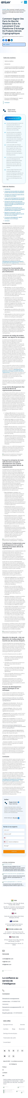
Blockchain (22, 1029)
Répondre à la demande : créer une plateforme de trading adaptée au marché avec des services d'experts (14, 94)
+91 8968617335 (15, 1001)
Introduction (7, 64)
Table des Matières (8, 61)
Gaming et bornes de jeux (10, 1033)
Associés (22, 1024)
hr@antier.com (6, 961)
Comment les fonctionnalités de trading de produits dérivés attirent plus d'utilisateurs (14, 67)
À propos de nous (8, 1024)
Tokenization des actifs (9, 1038)
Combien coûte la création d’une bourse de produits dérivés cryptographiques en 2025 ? (14, 877)
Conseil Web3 (7, 1042)
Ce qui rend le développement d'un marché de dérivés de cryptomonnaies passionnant (14, 76)
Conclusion (7, 102)
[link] (18, 818)
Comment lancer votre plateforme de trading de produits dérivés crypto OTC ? (13, 884)
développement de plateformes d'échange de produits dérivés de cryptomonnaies (12, 262)
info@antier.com (6, 964)
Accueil (4, 9)
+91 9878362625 (17, 1013)
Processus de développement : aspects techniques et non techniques (13, 99)
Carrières (5, 1029)
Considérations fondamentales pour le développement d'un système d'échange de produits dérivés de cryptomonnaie (13, 88)
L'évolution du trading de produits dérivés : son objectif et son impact (14, 72)
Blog (8, 9)
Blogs (13, 1029)
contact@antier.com (7, 958)
